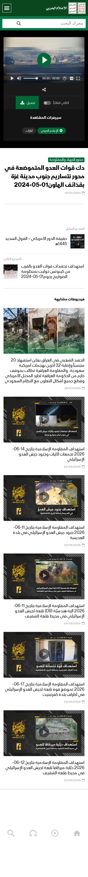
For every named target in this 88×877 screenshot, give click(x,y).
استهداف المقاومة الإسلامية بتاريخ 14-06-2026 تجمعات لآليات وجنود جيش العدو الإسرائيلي (48, 454)
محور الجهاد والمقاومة (66, 160)
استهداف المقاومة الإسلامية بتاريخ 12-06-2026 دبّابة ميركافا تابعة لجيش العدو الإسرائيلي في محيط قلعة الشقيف (44, 768)
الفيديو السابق (75, 228)
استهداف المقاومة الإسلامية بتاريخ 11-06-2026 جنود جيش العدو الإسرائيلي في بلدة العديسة (48, 532)
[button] (6, 8)
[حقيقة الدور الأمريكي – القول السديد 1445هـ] (77, 241)
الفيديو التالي (12, 259)
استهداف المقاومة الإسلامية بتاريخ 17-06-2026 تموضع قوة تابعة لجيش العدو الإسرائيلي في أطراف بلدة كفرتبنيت (44, 689)
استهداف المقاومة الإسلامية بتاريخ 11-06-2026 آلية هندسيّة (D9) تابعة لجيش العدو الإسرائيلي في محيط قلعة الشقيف (48, 611)
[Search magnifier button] (19, 23)
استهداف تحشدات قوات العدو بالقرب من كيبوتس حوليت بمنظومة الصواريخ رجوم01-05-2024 (52, 271)
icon (44, 330)
